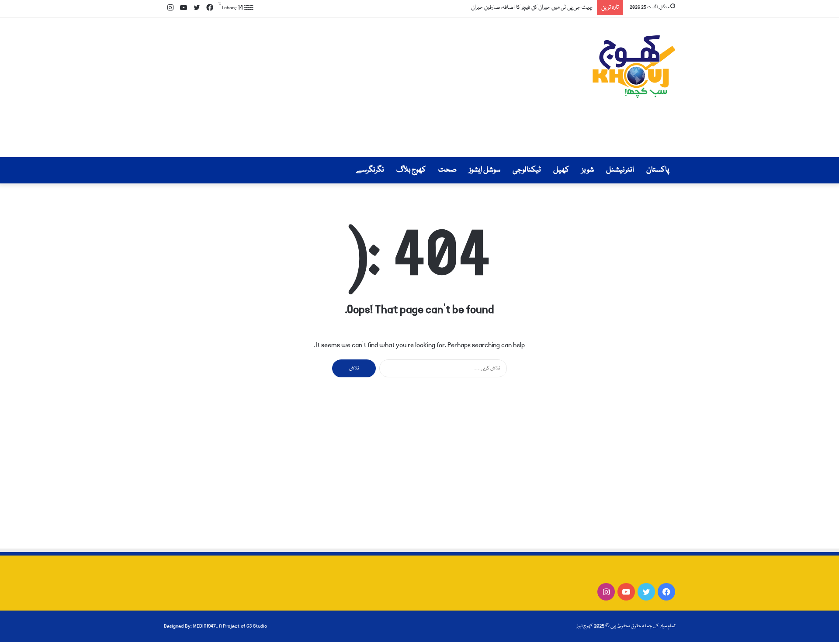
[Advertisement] (332, 87)
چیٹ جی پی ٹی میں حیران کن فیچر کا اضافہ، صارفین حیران (532, 7)
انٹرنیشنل (620, 170)
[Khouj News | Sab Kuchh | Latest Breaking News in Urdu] (633, 66)
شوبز (588, 170)
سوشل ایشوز (484, 170)
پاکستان (657, 170)
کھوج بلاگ (411, 170)
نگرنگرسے (370, 170)
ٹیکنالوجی (527, 170)
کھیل (561, 170)
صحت (447, 170)
